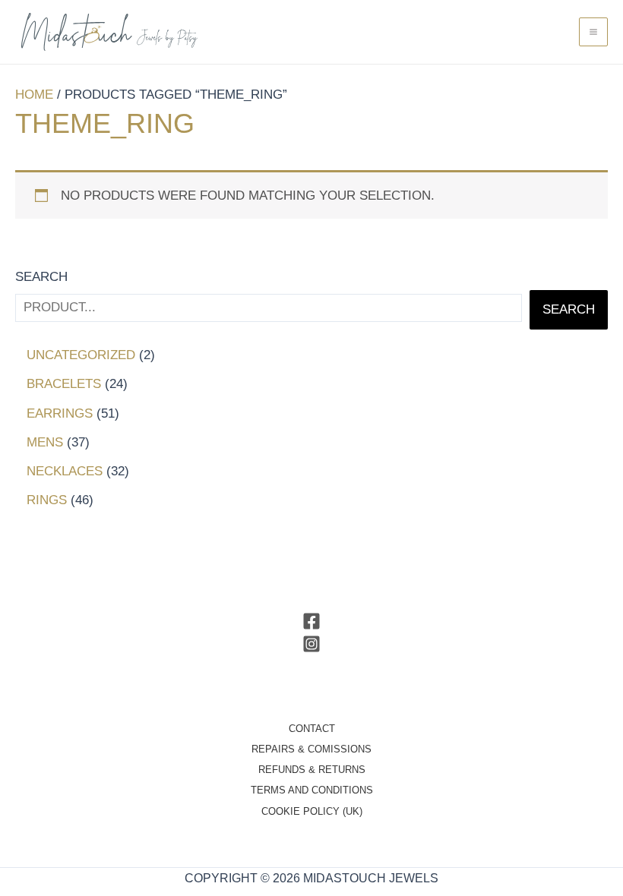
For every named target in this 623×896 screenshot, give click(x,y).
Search (41, 277)
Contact (312, 728)
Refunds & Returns (311, 769)
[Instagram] (311, 644)
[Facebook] (311, 621)
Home (34, 94)
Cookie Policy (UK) (311, 811)
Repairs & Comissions (311, 749)
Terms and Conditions (312, 790)
